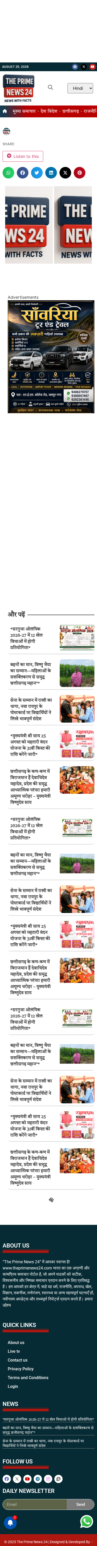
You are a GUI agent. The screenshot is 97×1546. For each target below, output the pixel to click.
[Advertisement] (48, 31)
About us (16, 1533)
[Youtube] (92, 67)
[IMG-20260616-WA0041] (51, 411)
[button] (8, 173)
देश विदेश (49, 111)
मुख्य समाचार (24, 111)
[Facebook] (75, 67)
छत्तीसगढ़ (70, 111)
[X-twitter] (84, 67)
